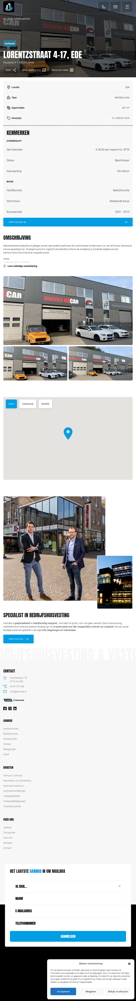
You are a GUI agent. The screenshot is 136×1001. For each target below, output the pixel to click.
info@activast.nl (116, 7)
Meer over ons (16, 639)
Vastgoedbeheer (11, 796)
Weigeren (91, 991)
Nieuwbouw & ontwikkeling (17, 780)
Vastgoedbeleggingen (14, 801)
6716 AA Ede (16, 681)
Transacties (9, 832)
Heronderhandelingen (14, 791)
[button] (129, 963)
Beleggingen (9, 749)
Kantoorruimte (10, 728)
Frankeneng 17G (18, 677)
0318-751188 (104, 9)
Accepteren (63, 991)
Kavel (6, 754)
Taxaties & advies (12, 806)
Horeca (7, 744)
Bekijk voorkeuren (118, 991)
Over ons (7, 837)
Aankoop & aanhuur (13, 785)
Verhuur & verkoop (12, 775)
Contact (7, 848)
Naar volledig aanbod (19, 18)
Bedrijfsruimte (10, 733)
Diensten (7, 843)
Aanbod (7, 827)
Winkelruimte (10, 739)
